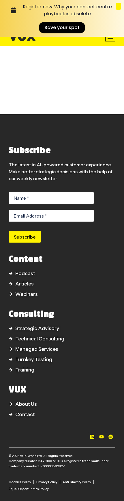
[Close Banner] (118, 6)
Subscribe (25, 237)
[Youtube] (101, 436)
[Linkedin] (92, 436)
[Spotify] (110, 436)
